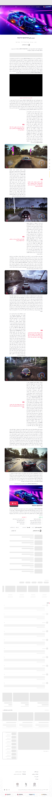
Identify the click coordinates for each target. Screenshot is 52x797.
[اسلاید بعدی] (1, 720)
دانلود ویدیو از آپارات (28, 98)
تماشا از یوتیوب (22, 98)
